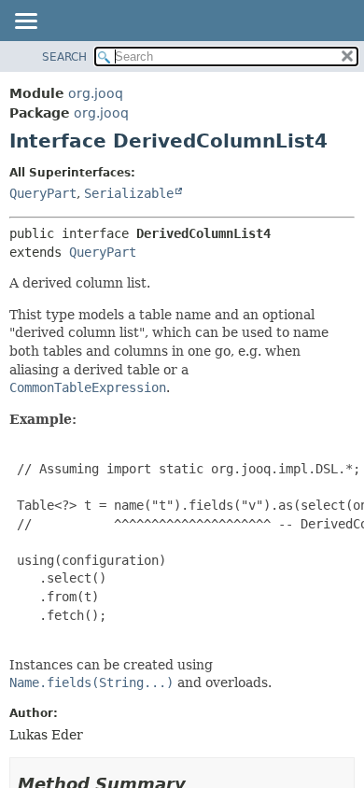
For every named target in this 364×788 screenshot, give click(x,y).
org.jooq (95, 93)
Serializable (129, 193)
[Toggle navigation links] (25, 22)
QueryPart (43, 193)
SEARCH (64, 56)
